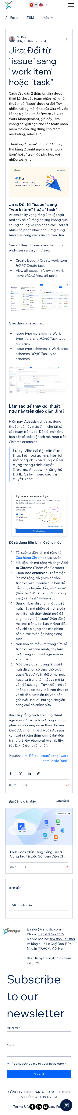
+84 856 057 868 (62, 939)
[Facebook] (32, 1107)
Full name (13, 1027)
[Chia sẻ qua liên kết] (38, 773)
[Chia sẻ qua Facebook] (10, 773)
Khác (45, 18)
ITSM (30, 18)
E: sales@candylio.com (44, 929)
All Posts (11, 18)
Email (11, 1045)
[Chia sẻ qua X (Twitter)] (20, 773)
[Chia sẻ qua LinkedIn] (29, 773)
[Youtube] (46, 1107)
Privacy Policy (55, 1107)
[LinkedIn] (39, 1107)
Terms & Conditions (27, 1107)
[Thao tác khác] (67, 39)
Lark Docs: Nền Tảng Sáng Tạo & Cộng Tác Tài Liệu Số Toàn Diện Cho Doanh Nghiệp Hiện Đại (38, 854)
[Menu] (71, 5)
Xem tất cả (62, 800)
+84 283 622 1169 (51, 934)
